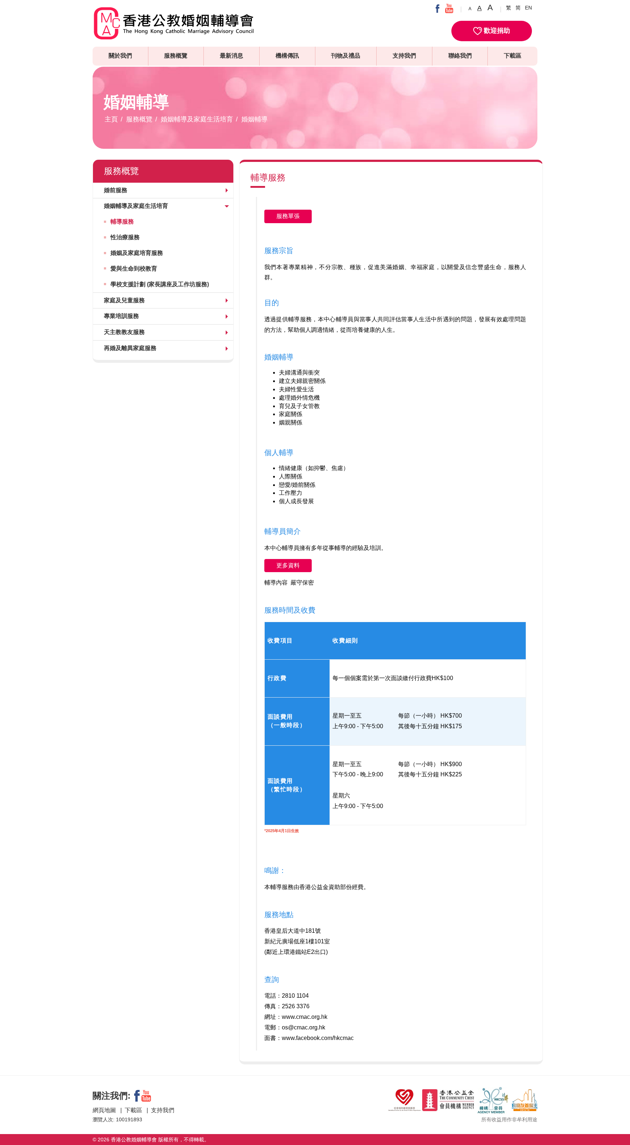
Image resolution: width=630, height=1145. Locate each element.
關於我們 (120, 56)
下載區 (512, 56)
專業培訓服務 (121, 316)
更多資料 (288, 565)
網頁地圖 (105, 1110)
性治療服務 (125, 237)
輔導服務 (122, 221)
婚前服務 (115, 190)
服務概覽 (175, 56)
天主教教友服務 (124, 332)
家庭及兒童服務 (124, 300)
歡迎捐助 (496, 30)
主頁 (111, 119)
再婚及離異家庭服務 (130, 348)
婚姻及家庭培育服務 (136, 253)
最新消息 (231, 56)
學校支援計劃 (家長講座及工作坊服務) (159, 284)
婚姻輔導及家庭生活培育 (197, 119)
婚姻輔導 (254, 119)
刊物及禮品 (345, 56)
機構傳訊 (287, 56)
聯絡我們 (460, 56)
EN (528, 8)
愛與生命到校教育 (133, 268)
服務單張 (288, 216)
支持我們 (404, 56)
